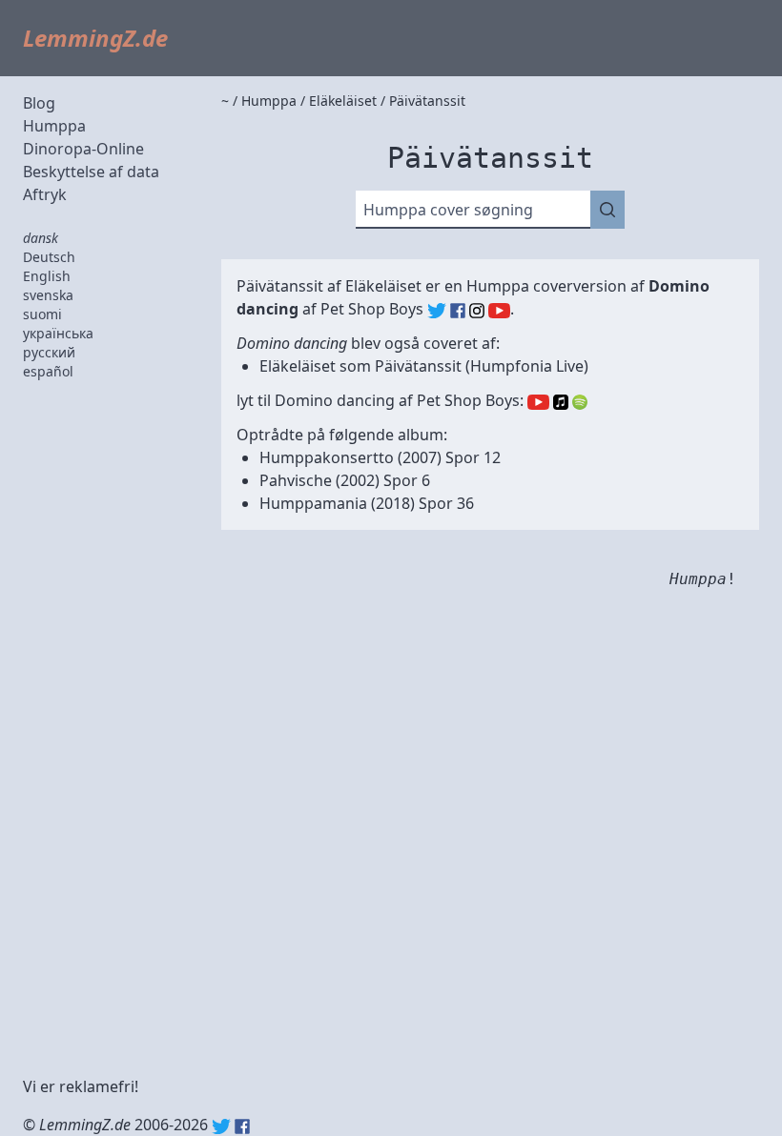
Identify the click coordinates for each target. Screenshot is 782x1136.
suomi (42, 314)
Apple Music (560, 402)
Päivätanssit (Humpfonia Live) (481, 365)
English (47, 276)
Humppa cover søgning (448, 209)
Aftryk (45, 194)
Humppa (54, 125)
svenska (48, 295)
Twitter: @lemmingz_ (221, 1126)
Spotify (579, 402)
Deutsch (49, 257)
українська (58, 333)
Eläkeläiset (383, 285)
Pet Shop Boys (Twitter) (436, 310)
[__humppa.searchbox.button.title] (607, 210)
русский (49, 352)
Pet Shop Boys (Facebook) (457, 310)
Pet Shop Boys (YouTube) (499, 310)
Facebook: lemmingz (242, 1126)
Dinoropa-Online (83, 148)
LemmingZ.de (95, 37)
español (48, 371)
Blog (39, 102)
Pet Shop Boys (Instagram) (476, 310)
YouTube (538, 402)
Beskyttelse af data (91, 171)
